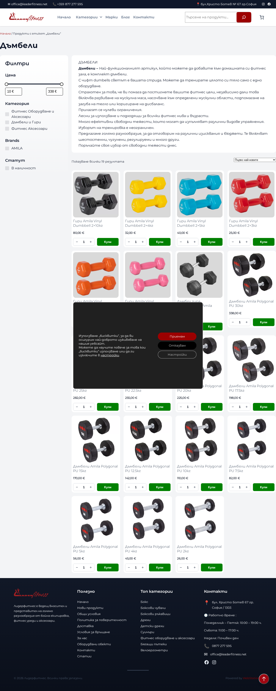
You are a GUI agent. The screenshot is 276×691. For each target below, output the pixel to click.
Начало (64, 17)
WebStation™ (252, 678)
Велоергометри (154, 650)
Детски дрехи (152, 626)
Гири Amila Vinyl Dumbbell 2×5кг (191, 223)
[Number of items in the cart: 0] (262, 17)
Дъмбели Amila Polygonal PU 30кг (251, 303)
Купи (107, 242)
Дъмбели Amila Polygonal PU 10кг (199, 468)
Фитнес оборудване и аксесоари (168, 638)
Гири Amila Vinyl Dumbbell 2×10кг (88, 223)
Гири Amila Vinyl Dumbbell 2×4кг (139, 223)
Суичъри (147, 632)
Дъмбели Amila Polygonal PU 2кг (199, 549)
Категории (87, 17)
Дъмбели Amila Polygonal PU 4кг (147, 549)
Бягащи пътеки (154, 644)
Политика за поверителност (102, 620)
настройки (110, 355)
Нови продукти (90, 608)
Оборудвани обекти (94, 644)
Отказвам (177, 345)
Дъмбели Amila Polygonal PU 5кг (95, 549)
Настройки (177, 355)
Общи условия (88, 614)
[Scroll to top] (264, 679)
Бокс (144, 602)
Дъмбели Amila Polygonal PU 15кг (95, 468)
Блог (125, 17)
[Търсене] (244, 17)
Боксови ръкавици (155, 614)
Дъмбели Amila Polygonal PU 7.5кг (251, 468)
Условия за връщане (93, 632)
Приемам (177, 336)
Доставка (85, 626)
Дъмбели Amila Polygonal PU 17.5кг (251, 388)
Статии (84, 656)
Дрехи (146, 620)
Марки (111, 17)
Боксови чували (153, 608)
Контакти (143, 17)
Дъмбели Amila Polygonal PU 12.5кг (147, 468)
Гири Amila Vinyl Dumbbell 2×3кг (243, 223)
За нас (82, 638)
